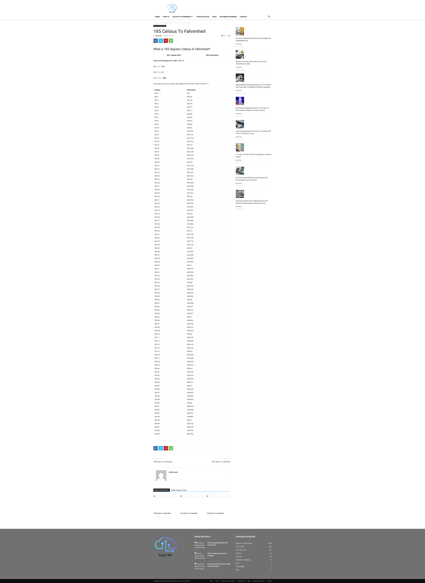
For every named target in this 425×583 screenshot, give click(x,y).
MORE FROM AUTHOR (179, 490)
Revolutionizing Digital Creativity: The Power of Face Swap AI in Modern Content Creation (252, 109)
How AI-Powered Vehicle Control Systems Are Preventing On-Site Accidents (252, 179)
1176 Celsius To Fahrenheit (188, 513)
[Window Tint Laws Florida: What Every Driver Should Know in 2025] (240, 54)
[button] (269, 17)
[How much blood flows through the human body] (200, 567)
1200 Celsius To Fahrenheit (162, 513)
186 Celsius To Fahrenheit (220, 462)
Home (157, 17)
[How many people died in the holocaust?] (200, 545)
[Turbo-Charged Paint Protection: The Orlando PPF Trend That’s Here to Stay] (240, 124)
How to (166, 17)
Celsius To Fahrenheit (182, 17)
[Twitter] (160, 40)
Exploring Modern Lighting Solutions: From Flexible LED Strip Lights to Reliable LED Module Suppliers (253, 86)
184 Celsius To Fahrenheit (162, 462)
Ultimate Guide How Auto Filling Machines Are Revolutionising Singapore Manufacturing (252, 202)
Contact (243, 17)
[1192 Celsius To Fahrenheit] (218, 503)
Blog (214, 17)
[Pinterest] (166, 40)
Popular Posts (203, 17)
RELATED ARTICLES (162, 490)
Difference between (228, 17)
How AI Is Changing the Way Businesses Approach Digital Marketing (253, 39)
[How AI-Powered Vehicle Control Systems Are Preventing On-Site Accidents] (240, 170)
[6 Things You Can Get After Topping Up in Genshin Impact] (240, 147)
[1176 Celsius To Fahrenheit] (192, 503)
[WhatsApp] (171, 40)
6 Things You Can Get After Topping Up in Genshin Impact (253, 156)
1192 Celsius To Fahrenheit (215, 513)
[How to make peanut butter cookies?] (200, 556)
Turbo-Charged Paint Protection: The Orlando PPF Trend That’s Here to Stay (253, 132)
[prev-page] (154, 517)
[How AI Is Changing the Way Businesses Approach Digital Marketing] (240, 31)
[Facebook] (155, 40)
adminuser (158, 36)
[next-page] (158, 517)
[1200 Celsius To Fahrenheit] (165, 503)
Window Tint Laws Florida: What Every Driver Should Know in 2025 (251, 63)
